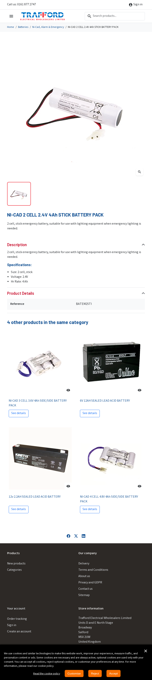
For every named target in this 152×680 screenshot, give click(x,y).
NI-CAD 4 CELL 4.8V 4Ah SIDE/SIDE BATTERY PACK (109, 499)
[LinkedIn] (83, 536)
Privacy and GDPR (90, 582)
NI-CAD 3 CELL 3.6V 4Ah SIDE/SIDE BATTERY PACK (38, 403)
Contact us (85, 589)
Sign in (11, 625)
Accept (113, 673)
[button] (145, 651)
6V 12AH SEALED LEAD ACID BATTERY (105, 401)
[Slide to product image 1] (19, 194)
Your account (16, 609)
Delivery (83, 563)
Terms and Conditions (93, 570)
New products (16, 563)
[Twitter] (76, 536)
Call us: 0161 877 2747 (21, 4)
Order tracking (17, 619)
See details (18, 413)
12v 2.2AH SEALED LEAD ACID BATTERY (35, 497)
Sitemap (84, 595)
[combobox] (115, 16)
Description (17, 244)
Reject (95, 673)
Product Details (20, 293)
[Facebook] (68, 536)
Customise (74, 673)
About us (84, 576)
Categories (14, 570)
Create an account (19, 631)
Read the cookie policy (46, 674)
